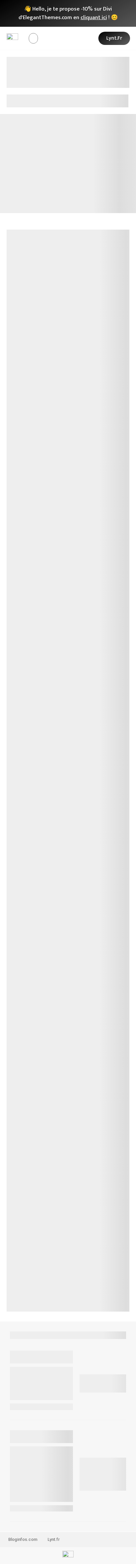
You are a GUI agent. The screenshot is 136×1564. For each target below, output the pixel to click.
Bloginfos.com (22, 1539)
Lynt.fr (54, 1539)
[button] (33, 38)
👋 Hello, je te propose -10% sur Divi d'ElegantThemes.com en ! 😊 (68, 13)
